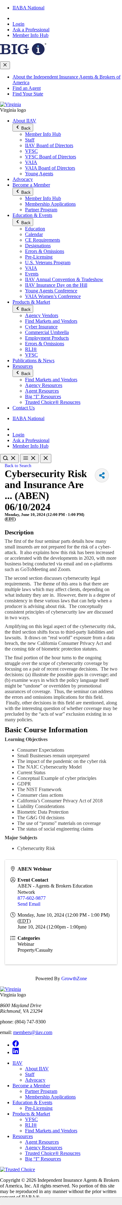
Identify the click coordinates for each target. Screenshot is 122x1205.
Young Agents (39, 173)
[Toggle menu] (29, 458)
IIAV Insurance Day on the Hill (56, 285)
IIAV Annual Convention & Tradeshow (64, 279)
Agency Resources (43, 385)
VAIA (31, 162)
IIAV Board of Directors (49, 145)
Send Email (29, 904)
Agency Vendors (41, 315)
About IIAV (24, 120)
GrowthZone (74, 978)
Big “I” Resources (43, 396)
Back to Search (18, 465)
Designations (38, 245)
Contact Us (24, 407)
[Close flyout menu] (5, 65)
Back (25, 128)
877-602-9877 (32, 898)
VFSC (31, 151)
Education (35, 228)
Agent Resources (42, 391)
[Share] (102, 475)
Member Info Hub (30, 35)
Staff (29, 139)
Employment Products (47, 338)
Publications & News (33, 360)
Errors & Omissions (44, 251)
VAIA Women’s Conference (53, 296)
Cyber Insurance (41, 326)
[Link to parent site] (23, 53)
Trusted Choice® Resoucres (52, 402)
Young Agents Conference (51, 290)
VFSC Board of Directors (50, 156)
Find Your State (28, 93)
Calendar (34, 234)
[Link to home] (10, 104)
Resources (23, 366)
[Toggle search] (9, 458)
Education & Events (32, 215)
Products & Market (31, 302)
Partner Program (41, 209)
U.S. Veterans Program (47, 262)
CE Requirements (42, 240)
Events (31, 273)
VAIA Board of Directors (50, 168)
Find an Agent (27, 88)
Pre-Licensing (39, 257)
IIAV (18, 1063)
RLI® (31, 349)
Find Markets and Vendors (51, 321)
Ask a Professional (31, 29)
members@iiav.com (32, 1032)
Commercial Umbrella (47, 332)
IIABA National (28, 7)
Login (18, 24)
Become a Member (31, 185)
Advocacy (23, 179)
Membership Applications (50, 204)
